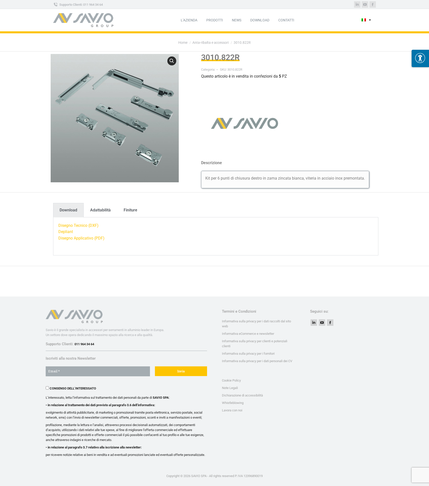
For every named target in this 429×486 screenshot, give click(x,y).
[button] (171, 60)
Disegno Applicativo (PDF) (81, 238)
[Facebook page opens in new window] (372, 4)
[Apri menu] (420, 58)
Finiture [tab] (130, 210)
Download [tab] (68, 210)
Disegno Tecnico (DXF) (78, 225)
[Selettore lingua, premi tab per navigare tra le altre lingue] (366, 20)
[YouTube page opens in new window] (365, 4)
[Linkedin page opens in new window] (357, 4)
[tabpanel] (215, 236)
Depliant (65, 231)
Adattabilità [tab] (100, 210)
